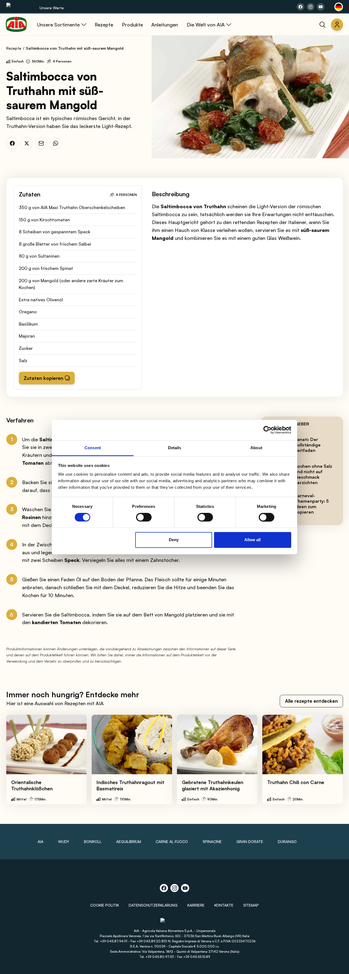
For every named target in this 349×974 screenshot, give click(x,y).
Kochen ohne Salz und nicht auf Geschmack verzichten (313, 474)
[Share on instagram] (310, 7)
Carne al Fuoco (172, 841)
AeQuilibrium (128, 841)
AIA (40, 841)
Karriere (195, 905)
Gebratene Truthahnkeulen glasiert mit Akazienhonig (212, 785)
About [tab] (256, 447)
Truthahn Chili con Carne (295, 782)
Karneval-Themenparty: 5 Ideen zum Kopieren (312, 504)
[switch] (144, 517)
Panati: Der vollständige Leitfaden (308, 445)
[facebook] (12, 143)
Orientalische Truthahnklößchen (32, 785)
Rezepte (13, 48)
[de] (338, 6)
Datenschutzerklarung (153, 905)
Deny (174, 540)
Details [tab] (174, 447)
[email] (41, 143)
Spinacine (212, 841)
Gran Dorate (249, 841)
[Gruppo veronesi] (174, 923)
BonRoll (92, 841)
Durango (287, 841)
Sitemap (251, 905)
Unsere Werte (52, 7)
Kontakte (223, 905)
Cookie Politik (104, 905)
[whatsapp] (56, 143)
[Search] (323, 25)
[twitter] (27, 143)
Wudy (63, 841)
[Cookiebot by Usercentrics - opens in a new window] (267, 430)
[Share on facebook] (300, 7)
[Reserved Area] (337, 25)
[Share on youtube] (320, 7)
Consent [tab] (93, 447)
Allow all (252, 540)
